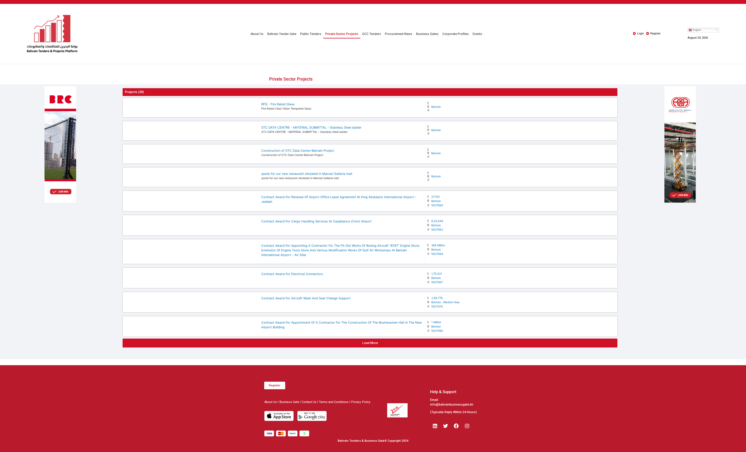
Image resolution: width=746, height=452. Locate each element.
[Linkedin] (435, 426)
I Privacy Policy (359, 402)
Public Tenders (310, 34)
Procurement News (398, 34)
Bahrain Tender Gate (281, 34)
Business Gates (427, 34)
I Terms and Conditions (333, 402)
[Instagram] (467, 426)
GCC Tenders (371, 34)
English (696, 29)
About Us (256, 34)
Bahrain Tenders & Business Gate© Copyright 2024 (373, 440)
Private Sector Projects (341, 34)
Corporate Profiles (455, 34)
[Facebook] (456, 426)
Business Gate (289, 402)
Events (477, 34)
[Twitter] (446, 426)
